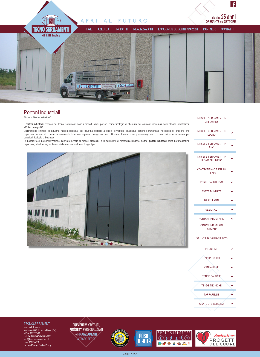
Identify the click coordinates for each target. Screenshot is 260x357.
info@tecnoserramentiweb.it (36, 339)
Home (27, 117)
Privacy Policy (30, 345)
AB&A (134, 354)
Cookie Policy (45, 345)
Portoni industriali (42, 112)
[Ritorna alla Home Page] (51, 52)
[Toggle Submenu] (231, 132)
